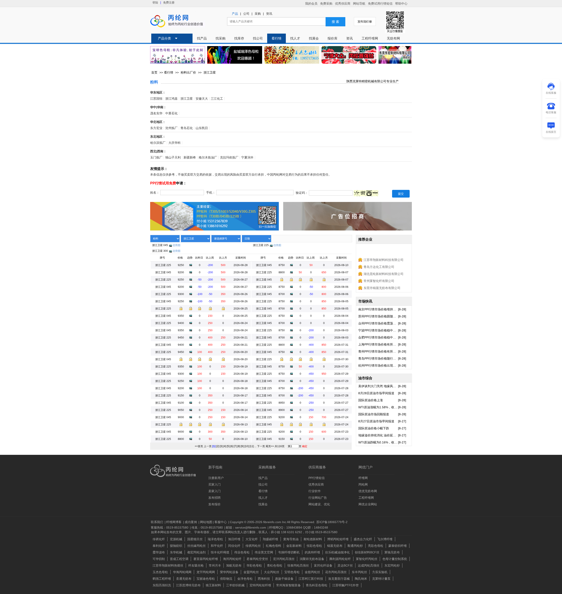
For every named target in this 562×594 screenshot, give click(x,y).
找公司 (258, 38)
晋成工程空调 (179, 559)
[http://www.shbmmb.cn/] (177, 55)
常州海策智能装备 (288, 585)
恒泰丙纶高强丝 (298, 565)
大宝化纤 (251, 539)
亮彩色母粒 (375, 545)
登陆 (155, 2)
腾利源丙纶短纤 (340, 559)
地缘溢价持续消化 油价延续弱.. (378, 435)
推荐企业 (365, 239)
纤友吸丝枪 (196, 565)
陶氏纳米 (361, 578)
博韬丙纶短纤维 (338, 539)
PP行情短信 (316, 478)
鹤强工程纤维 (162, 578)
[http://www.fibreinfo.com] (347, 227)
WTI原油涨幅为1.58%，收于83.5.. (378, 407)
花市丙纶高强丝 (336, 572)
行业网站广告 (317, 497)
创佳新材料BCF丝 (367, 552)
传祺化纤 (159, 539)
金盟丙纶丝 (251, 572)
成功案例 (191, 522)
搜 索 (335, 21)
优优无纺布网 (367, 491)
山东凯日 (202, 128)
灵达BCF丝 (345, 565)
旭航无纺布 (233, 565)
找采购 (220, 38)
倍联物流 (226, 578)
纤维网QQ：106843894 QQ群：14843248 (298, 527)
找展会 (314, 38)
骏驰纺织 (176, 545)
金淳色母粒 (245, 578)
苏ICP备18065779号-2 (332, 522)
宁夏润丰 (247, 157)
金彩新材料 (294, 545)
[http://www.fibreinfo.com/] (214, 227)
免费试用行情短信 (380, 3)
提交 (401, 193)
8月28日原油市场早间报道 (376, 393)
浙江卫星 (210, 72)
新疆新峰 (190, 157)
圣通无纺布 (183, 578)
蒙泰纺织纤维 (397, 545)
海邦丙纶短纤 (232, 559)
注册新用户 (216, 478)
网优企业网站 (367, 504)
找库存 (239, 38)
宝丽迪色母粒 (205, 578)
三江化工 (217, 98)
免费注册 (169, 2)
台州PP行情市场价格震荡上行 (378, 323)
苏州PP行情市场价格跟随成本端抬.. (378, 316)
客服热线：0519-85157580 (170, 527)
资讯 (269, 13)
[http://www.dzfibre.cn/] (348, 55)
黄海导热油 (291, 539)
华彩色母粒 (254, 565)
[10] (246, 446)
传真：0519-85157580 (207, 527)
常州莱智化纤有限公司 (379, 276)
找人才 (295, 38)
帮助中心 (401, 3)
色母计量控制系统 (394, 559)
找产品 (202, 38)
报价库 (332, 38)
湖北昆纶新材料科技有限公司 (383, 269)
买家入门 (214, 484)
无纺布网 (393, 38)
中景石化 (171, 113)
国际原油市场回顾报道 (373, 414)
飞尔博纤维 (385, 539)
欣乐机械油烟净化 (337, 552)
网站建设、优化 (319, 504)
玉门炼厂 (156, 157)
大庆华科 (174, 142)
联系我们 (157, 522)
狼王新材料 (213, 585)
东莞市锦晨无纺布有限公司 (382, 283)
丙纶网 (363, 484)
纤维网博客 (174, 522)
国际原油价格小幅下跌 (373, 428)
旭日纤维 (234, 539)
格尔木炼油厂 (208, 157)
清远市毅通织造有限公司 (380, 290)
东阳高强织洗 (162, 585)
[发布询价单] (365, 21)
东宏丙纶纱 (392, 565)
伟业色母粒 (242, 552)
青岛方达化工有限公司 (379, 262)
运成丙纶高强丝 (368, 565)
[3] (221, 446)
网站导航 (359, 3)
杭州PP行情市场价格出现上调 (378, 365)
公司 (246, 13)
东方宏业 (156, 128)
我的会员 (311, 3)
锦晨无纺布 (334, 545)
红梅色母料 (273, 545)
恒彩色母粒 (314, 545)
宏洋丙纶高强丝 (284, 559)
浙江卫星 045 (160, 245)
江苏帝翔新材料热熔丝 (168, 565)
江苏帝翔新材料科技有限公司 (383, 255)
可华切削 (159, 559)
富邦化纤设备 (323, 565)
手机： (210, 192)
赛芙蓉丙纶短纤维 (205, 559)
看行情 (276, 38)
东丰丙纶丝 (359, 572)
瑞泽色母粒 (215, 539)
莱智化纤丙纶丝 (366, 559)
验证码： (302, 193)
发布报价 (214, 504)
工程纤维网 (370, 38)
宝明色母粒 (292, 572)
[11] (251, 446)
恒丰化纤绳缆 (220, 552)
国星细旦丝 (195, 539)
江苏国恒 (156, 98)
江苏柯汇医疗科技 (311, 578)
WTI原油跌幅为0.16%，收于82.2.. (378, 442)
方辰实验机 (379, 572)
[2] (217, 446)
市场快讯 (365, 301)
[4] (224, 446)
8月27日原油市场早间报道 (376, 421)
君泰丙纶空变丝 (257, 559)
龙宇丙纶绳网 (205, 572)
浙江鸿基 (171, 98)
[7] (235, 446)
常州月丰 (215, 565)
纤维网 (363, 478)
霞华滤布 (159, 552)
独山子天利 (173, 157)
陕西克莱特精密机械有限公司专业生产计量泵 (371, 81)
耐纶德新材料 (313, 539)
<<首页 (199, 446)
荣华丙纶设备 (229, 572)
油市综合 (365, 378)
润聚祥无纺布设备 (312, 559)
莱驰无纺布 (392, 552)
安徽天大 (202, 98)
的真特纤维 (312, 552)
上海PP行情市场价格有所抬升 (378, 344)
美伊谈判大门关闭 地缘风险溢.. (378, 386)
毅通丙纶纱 (355, 545)
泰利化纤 (159, 545)
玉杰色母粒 (160, 572)
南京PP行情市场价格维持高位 (378, 309)
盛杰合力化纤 (363, 539)
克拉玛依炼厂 (229, 157)
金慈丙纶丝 (312, 572)
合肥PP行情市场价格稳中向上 (378, 337)
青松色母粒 (274, 565)
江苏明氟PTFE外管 (345, 585)
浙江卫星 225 (261, 245)
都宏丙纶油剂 (196, 552)
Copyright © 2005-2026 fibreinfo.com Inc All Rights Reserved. (272, 522)
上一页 (208, 446)
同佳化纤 (234, 545)
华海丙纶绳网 (182, 572)
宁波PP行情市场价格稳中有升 (378, 330)
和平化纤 (217, 545)
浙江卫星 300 (160, 250)
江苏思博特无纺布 (188, 585)
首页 (154, 72)
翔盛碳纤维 (270, 539)
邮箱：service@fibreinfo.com (246, 527)
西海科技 (264, 578)
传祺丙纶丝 (253, 545)
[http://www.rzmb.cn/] (234, 55)
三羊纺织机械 (235, 585)
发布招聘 (214, 497)
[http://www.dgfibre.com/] (394, 61)
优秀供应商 (342, 3)
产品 (235, 13)
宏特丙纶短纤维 (260, 585)
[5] (228, 446)
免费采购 (326, 3)
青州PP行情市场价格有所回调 (378, 351)
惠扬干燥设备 (284, 578)
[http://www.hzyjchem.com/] (291, 55)
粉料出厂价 (188, 72)
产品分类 (164, 38)
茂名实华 (156, 113)
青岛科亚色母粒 (316, 585)
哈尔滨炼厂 (158, 142)
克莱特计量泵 (381, 578)
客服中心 (221, 522)
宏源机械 (176, 539)
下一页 (261, 446)
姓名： (154, 192)
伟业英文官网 (264, 552)
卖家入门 (214, 491)
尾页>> (270, 446)
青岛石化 (186, 128)
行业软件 (314, 491)
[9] (242, 446)
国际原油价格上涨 (370, 400)
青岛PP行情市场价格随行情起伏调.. (378, 358)
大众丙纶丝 (271, 572)
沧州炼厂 (171, 128)
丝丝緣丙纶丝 (196, 545)
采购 (258, 13)
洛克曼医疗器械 (339, 578)
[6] (231, 446)
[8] (238, 446)
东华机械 (176, 552)
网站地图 (206, 522)
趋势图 (176, 245)
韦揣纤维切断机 (289, 552)
